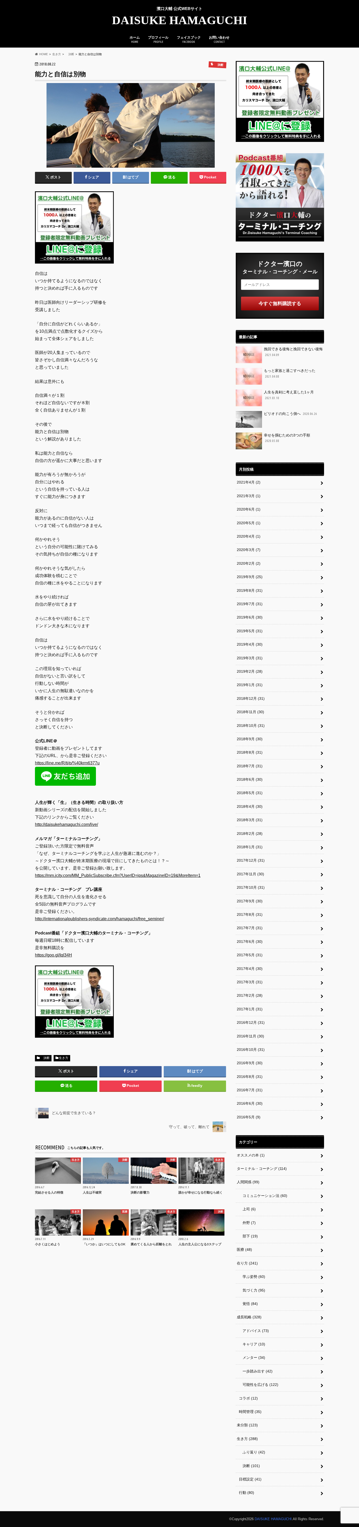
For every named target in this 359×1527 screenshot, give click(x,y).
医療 (244, 1249)
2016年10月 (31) (251, 1049)
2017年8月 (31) (250, 914)
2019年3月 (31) (250, 658)
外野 (247, 1223)
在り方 (247, 1263)
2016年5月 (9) (248, 1117)
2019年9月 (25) (250, 577)
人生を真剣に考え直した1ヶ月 (289, 395)
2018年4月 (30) (250, 806)
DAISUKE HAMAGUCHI (179, 20)
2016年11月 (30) (250, 1036)
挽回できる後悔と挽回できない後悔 (293, 352)
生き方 (63, 1058)
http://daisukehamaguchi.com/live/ (66, 824)
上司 (247, 1209)
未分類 (247, 1425)
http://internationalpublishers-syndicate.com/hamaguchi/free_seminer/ (99, 919)
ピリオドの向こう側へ (290, 414)
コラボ (248, 1398)
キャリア (252, 1344)
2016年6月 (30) (250, 1103)
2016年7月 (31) (250, 1090)
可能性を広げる (258, 1384)
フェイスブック (189, 39)
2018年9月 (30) (250, 739)
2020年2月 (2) (248, 563)
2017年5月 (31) (250, 955)
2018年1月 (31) (250, 847)
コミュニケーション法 (263, 1196)
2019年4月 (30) (250, 644)
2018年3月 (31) (250, 820)
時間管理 (250, 1412)
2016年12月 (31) (251, 1022)
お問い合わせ (219, 39)
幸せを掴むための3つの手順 (287, 438)
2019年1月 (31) (250, 685)
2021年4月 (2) (248, 482)
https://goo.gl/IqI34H (53, 955)
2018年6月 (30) (250, 779)
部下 (248, 1236)
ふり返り (252, 1452)
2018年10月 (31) (251, 725)
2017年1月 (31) (250, 1009)
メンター (252, 1357)
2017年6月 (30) (250, 941)
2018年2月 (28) (250, 833)
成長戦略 (249, 1317)
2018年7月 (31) (250, 766)
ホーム (135, 39)
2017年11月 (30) (250, 874)
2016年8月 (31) (250, 1076)
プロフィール (158, 39)
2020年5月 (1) (248, 523)
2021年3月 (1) (248, 496)
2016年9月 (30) (250, 1063)
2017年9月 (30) (250, 901)
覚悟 (248, 1304)
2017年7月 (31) (250, 928)
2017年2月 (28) (250, 995)
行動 (246, 1492)
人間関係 (248, 1182)
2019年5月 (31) (250, 631)
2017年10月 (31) (251, 887)
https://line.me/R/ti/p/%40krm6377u (67, 763)
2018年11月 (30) (250, 712)
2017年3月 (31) (250, 982)
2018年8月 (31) (250, 752)
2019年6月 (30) (250, 617)
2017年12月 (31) (251, 860)
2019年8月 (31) (250, 590)
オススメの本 (251, 1155)
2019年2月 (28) (250, 671)
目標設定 (250, 1479)
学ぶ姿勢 (252, 1276)
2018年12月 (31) (251, 698)
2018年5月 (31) (250, 793)
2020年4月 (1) (248, 536)
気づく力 (252, 1290)
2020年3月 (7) (248, 550)
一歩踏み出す (256, 1371)
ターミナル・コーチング (262, 1168)
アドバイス (254, 1331)
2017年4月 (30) (250, 968)
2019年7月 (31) (250, 604)
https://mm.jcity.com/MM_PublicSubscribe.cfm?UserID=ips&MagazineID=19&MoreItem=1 (118, 875)
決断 (45, 1058)
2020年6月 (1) (248, 509)
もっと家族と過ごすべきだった (289, 373)
